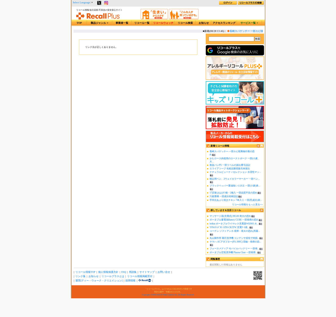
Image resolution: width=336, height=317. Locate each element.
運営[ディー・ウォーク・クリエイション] (98, 280)
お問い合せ (164, 272)
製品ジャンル (99, 23)
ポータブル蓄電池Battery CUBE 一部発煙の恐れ (234, 220)
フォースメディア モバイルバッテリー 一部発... (234, 248)
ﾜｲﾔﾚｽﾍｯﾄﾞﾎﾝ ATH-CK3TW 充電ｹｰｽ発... (229, 227)
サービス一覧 (249, 23)
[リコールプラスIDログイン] (228, 4)
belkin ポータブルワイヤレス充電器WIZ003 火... (234, 223)
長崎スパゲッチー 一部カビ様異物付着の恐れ (253, 31)
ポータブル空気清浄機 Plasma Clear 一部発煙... (233, 252)
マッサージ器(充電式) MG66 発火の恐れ (230, 216)
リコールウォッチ (163, 23)
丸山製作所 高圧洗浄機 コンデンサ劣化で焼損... (234, 238)
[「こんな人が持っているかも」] (184, 18)
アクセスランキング (224, 23)
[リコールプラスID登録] (251, 4)
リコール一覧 (142, 23)
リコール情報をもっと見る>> (247, 204)
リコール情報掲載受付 (139, 276)
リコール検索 (185, 23)
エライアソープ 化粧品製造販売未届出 (230, 168)
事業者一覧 (122, 23)
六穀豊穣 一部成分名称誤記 (224, 196)
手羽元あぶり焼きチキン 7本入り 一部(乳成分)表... (236, 200)
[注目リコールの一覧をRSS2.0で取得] (261, 211)
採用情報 (130, 280)
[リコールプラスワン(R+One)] (145, 280)
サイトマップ (147, 272)
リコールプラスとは (113, 276)
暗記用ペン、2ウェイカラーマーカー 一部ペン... (235, 179)
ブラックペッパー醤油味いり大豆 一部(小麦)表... (235, 185)
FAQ (123, 272)
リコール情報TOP (85, 272)
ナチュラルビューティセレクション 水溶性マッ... (235, 172)
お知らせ (204, 23)
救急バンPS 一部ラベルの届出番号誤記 (230, 165)
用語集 (132, 272)
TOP (79, 23)
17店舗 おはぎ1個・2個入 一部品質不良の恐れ (233, 192)
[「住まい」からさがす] (154, 18)
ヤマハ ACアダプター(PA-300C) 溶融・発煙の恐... (235, 242)
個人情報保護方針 (108, 272)
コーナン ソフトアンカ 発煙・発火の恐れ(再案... (235, 231)
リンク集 (80, 276)
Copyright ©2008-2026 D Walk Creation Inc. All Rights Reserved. (168, 295)
